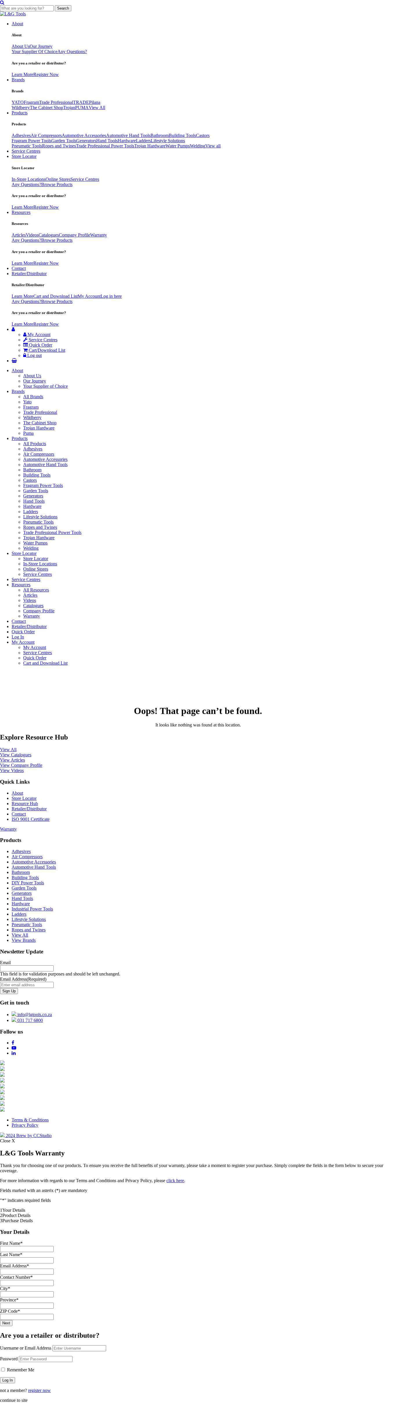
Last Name (11, 1254)
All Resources (36, 589)
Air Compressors (46, 135)
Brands (18, 79)
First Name (11, 1243)
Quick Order (40, 344)
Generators (86, 140)
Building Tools (182, 135)
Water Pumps (178, 145)
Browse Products (56, 184)
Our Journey (41, 46)
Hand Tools (107, 140)
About (17, 23)
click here (175, 1180)
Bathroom (159, 135)
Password (9, 1358)
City (5, 1288)
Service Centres (26, 151)
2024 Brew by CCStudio (28, 1135)
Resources (21, 212)
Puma (28, 433)
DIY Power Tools (28, 882)
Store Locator (24, 156)
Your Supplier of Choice (45, 386)
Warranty (98, 234)
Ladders (143, 140)
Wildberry (21, 107)
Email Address (23, 979)
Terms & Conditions (30, 1119)
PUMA (82, 107)
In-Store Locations (29, 179)
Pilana (94, 102)
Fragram (31, 102)
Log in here (111, 296)
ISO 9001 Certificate (31, 819)
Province (9, 1299)
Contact (19, 268)
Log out (34, 355)
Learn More (22, 74)
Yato (27, 401)
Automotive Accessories (84, 135)
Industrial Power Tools (32, 908)
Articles (19, 234)
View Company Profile (21, 765)
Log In (18, 636)
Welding (197, 145)
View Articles (12, 760)
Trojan (69, 107)
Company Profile (74, 234)
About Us (21, 46)
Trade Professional (56, 102)
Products (20, 112)
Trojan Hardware (150, 145)
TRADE (81, 102)
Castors (203, 135)
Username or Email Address (25, 1348)
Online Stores (58, 179)
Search (63, 8)
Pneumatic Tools (27, 145)
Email (5, 962)
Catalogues (49, 234)
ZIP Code (10, 1311)
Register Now (46, 74)
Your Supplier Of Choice (34, 51)
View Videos (12, 770)
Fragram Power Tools (31, 140)
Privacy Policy (25, 1125)
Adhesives (21, 135)
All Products (34, 443)
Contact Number (16, 1277)
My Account (89, 296)
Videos (32, 234)
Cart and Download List (55, 296)
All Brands (33, 396)
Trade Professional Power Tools (105, 145)
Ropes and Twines (59, 145)
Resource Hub (25, 803)
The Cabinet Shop (46, 107)
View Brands (24, 940)
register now (39, 1390)
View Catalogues (15, 754)
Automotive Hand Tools (128, 135)
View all (213, 145)
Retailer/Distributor (29, 273)
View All (97, 107)
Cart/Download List (46, 350)
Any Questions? (72, 51)
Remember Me (20, 1369)
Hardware (127, 140)
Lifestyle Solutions (168, 140)
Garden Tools (63, 140)
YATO (18, 102)
